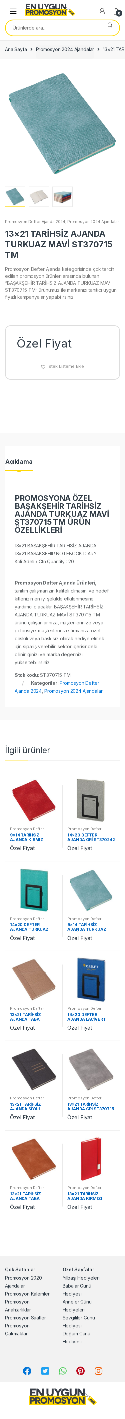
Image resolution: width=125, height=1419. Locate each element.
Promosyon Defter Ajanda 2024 (35, 221)
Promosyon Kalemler (27, 1294)
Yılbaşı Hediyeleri (81, 1278)
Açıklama (19, 462)
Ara (109, 28)
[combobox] (53, 28)
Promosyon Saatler (25, 1317)
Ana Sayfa (16, 49)
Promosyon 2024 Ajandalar (65, 49)
